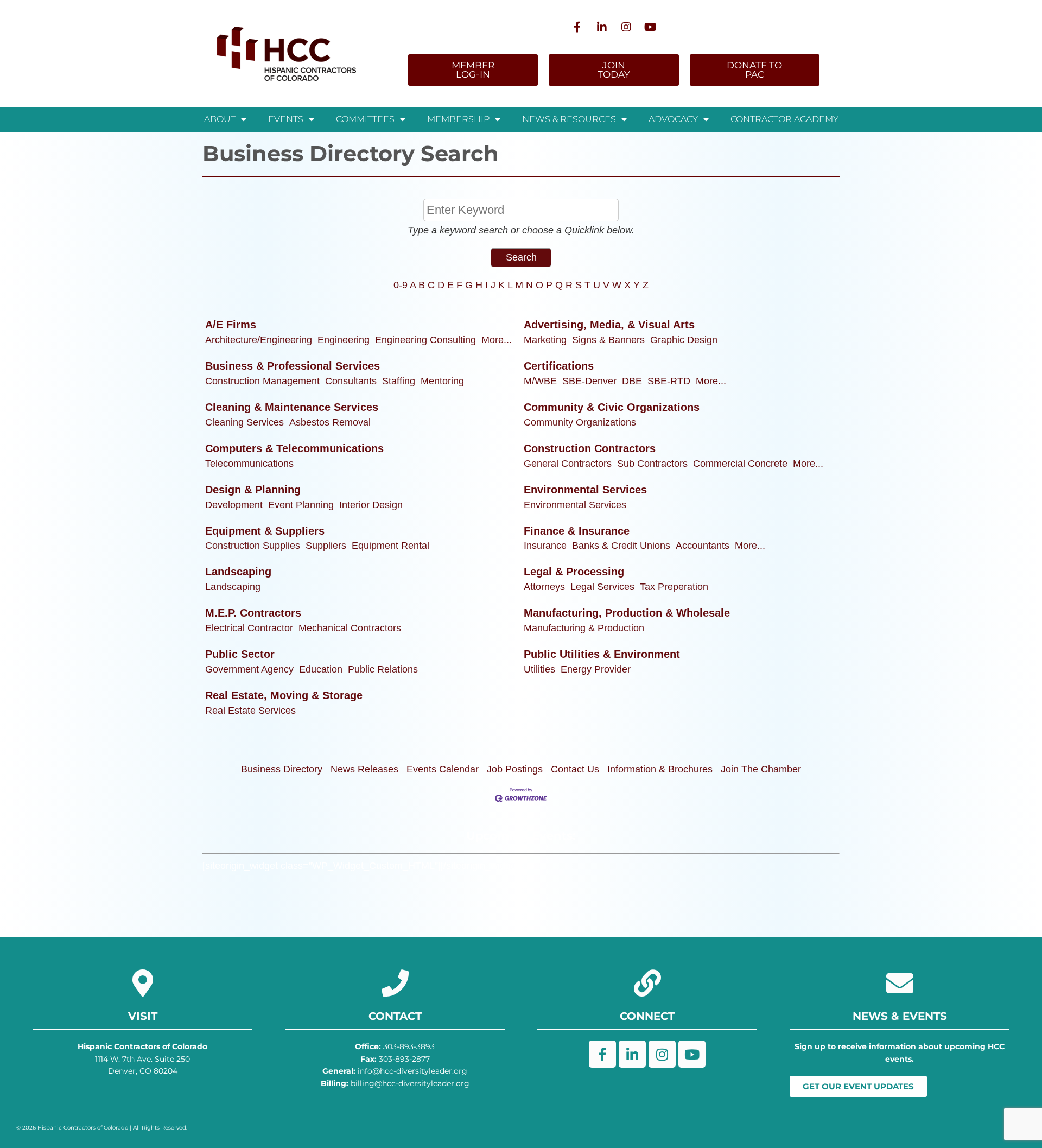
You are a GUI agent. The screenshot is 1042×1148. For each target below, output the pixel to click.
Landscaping (238, 572)
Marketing (545, 339)
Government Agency (249, 669)
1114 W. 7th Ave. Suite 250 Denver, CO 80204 (142, 1059)
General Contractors (568, 463)
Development (234, 504)
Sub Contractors (652, 463)
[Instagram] (626, 27)
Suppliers (326, 545)
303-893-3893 (395, 1046)
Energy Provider (596, 669)
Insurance (545, 545)
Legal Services (602, 586)
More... (496, 339)
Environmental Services (585, 490)
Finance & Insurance (577, 531)
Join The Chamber (761, 769)
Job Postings (515, 769)
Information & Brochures (660, 769)
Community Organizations (580, 422)
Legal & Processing (574, 572)
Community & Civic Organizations (612, 407)
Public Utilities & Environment (602, 654)
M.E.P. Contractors (253, 613)
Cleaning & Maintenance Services (291, 407)
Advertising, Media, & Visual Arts (609, 325)
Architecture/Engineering (258, 339)
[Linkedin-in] (602, 27)
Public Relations (383, 669)
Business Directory (281, 769)
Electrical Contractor (249, 628)
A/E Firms (230, 325)
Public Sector (240, 654)
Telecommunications (249, 463)
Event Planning (301, 504)
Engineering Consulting (425, 339)
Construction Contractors (590, 448)
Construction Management (262, 381)
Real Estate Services (250, 710)
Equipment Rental (390, 545)
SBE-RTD (668, 381)
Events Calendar (442, 769)
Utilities (539, 669)
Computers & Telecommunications (294, 448)
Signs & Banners (608, 339)
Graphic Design (683, 339)
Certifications (559, 366)
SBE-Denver (589, 381)
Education (320, 669)
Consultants (351, 381)
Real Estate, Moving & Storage (284, 695)
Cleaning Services (244, 422)
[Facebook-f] (577, 27)
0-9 (400, 285)
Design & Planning (253, 490)
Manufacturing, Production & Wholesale (627, 613)
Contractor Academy (784, 119)
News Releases (364, 769)
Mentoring (442, 381)
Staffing (398, 381)
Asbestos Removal (330, 422)
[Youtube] (651, 27)
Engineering (343, 339)
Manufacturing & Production (584, 628)
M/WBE (540, 381)
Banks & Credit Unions (621, 545)
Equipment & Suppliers (265, 531)
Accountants (702, 545)
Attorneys (544, 586)
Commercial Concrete (740, 463)
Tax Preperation (674, 586)
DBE (632, 381)
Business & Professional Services (292, 366)
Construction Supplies (252, 545)
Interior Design (371, 504)
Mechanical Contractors (349, 628)
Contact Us (575, 769)
